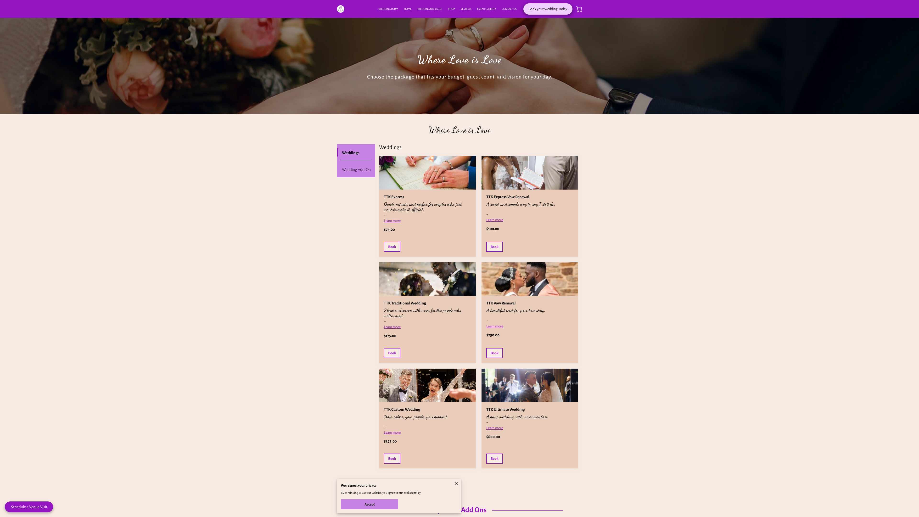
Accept (369, 504)
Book (392, 247)
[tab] (356, 152)
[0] (579, 9)
